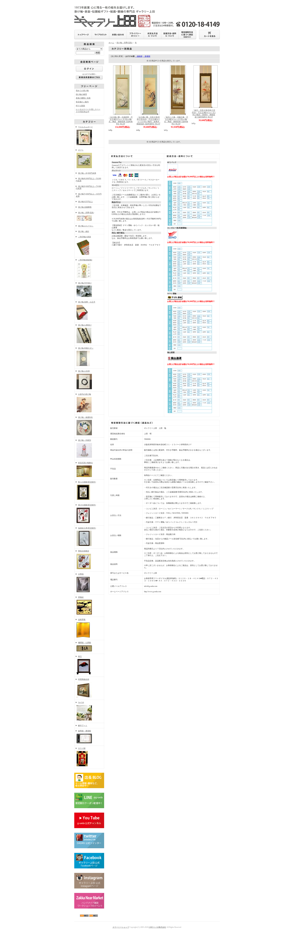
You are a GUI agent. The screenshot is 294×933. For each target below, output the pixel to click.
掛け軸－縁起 (83, 231)
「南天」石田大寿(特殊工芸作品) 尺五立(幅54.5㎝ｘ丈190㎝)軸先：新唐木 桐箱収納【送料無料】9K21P (204, 113)
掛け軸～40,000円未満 (87, 173)
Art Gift (81, 702)
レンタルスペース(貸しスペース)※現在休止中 (88, 110)
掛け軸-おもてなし (85, 226)
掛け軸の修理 (81, 94)
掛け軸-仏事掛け (85, 325)
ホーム (111, 43)
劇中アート (82, 725)
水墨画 (81, 574)
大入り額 (81, 748)
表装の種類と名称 (83, 98)
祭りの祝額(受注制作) (87, 482)
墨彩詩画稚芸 (83, 551)
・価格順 (138, 56)
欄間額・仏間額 (84, 643)
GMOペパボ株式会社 (157, 927)
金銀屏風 (81, 619)
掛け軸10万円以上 (85, 202)
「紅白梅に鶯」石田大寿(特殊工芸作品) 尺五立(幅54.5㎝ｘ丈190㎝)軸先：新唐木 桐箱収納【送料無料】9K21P (149, 120)
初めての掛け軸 (82, 90)
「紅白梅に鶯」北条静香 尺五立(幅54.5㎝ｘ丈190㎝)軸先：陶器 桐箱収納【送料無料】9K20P (121, 120)
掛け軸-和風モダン (85, 348)
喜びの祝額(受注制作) (87, 505)
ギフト (81, 150)
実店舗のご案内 (82, 102)
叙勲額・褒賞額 (84, 731)
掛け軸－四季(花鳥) (86, 213)
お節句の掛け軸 (84, 394)
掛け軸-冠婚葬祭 (85, 207)
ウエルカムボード (85, 127)
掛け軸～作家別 (84, 440)
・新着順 (146, 56)
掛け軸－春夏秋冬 (85, 417)
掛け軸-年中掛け (85, 283)
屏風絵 (81, 597)
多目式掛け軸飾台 (85, 463)
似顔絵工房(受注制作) (87, 528)
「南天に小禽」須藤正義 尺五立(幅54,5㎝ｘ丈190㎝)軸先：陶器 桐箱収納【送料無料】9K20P (176, 120)
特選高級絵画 (83, 679)
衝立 (80, 656)
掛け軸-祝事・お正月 (86, 302)
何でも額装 (80, 106)
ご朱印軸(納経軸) (85, 260)
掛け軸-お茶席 (84, 371)
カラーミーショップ (121, 927)
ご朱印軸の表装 (84, 237)
